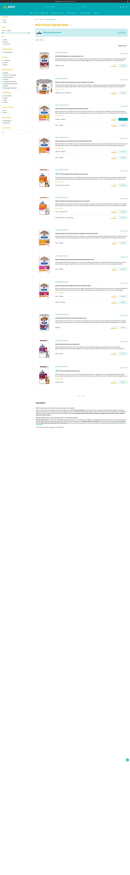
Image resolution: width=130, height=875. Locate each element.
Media (5, 100)
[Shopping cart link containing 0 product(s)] (123, 7)
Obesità (6, 73)
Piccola (5, 98)
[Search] (84, 6)
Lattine (5, 62)
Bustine (5, 65)
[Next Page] (84, 396)
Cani (5, 20)
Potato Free (7, 123)
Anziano (6, 42)
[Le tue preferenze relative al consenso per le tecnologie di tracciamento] (127, 872)
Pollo (5, 110)
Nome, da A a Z (122, 46)
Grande (6, 102)
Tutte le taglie (7, 96)
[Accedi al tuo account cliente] (120, 7)
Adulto (5, 40)
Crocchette (7, 60)
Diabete (6, 86)
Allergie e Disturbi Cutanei (10, 83)
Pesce (5, 112)
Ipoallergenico (7, 121)
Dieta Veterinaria (8, 52)
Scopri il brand (121, 32)
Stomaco (6, 79)
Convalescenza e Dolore (10, 81)
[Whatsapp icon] (127, 760)
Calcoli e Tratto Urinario (10, 75)
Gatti (5, 22)
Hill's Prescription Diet (62, 52)
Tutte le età (7, 44)
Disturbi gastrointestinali (10, 88)
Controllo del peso (8, 77)
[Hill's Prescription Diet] (70, 25)
